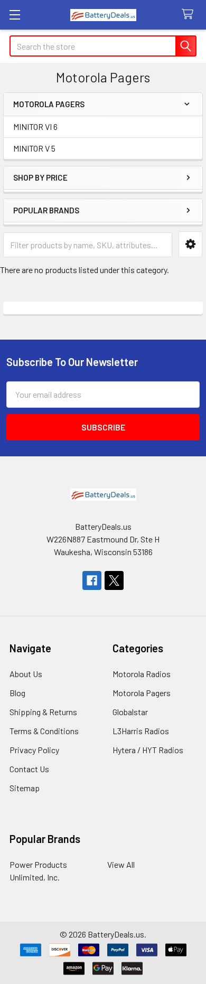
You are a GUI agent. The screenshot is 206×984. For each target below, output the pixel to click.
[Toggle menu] (14, 14)
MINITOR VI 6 (35, 126)
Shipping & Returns (43, 712)
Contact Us (29, 769)
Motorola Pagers (142, 693)
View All (121, 864)
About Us (26, 674)
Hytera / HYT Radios (148, 750)
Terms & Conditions (44, 731)
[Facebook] (91, 580)
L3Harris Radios (141, 731)
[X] (114, 580)
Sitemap (25, 788)
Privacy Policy (34, 750)
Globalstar (130, 712)
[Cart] (190, 14)
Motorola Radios (142, 674)
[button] (190, 244)
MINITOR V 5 (34, 148)
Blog (17, 693)
